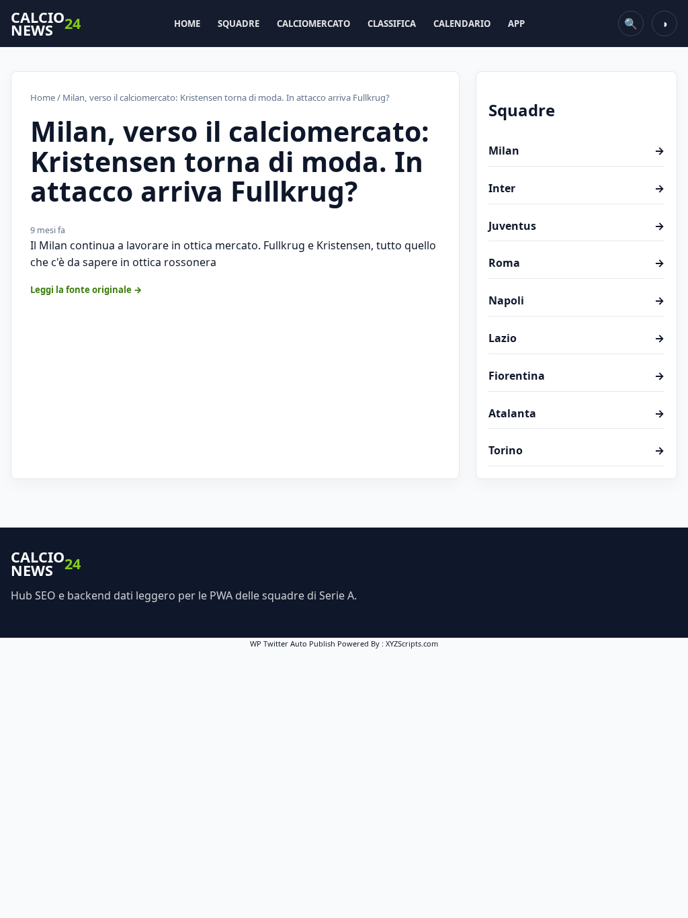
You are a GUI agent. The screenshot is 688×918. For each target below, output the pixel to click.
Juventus (576, 225)
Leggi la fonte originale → (86, 290)
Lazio (576, 338)
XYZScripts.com (412, 643)
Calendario (461, 23)
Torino (576, 450)
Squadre (238, 23)
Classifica (392, 23)
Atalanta (576, 413)
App (516, 23)
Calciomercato (313, 23)
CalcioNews (46, 24)
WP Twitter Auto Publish (292, 643)
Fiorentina (576, 375)
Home (187, 23)
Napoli (576, 300)
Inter (576, 188)
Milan (576, 150)
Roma (576, 262)
